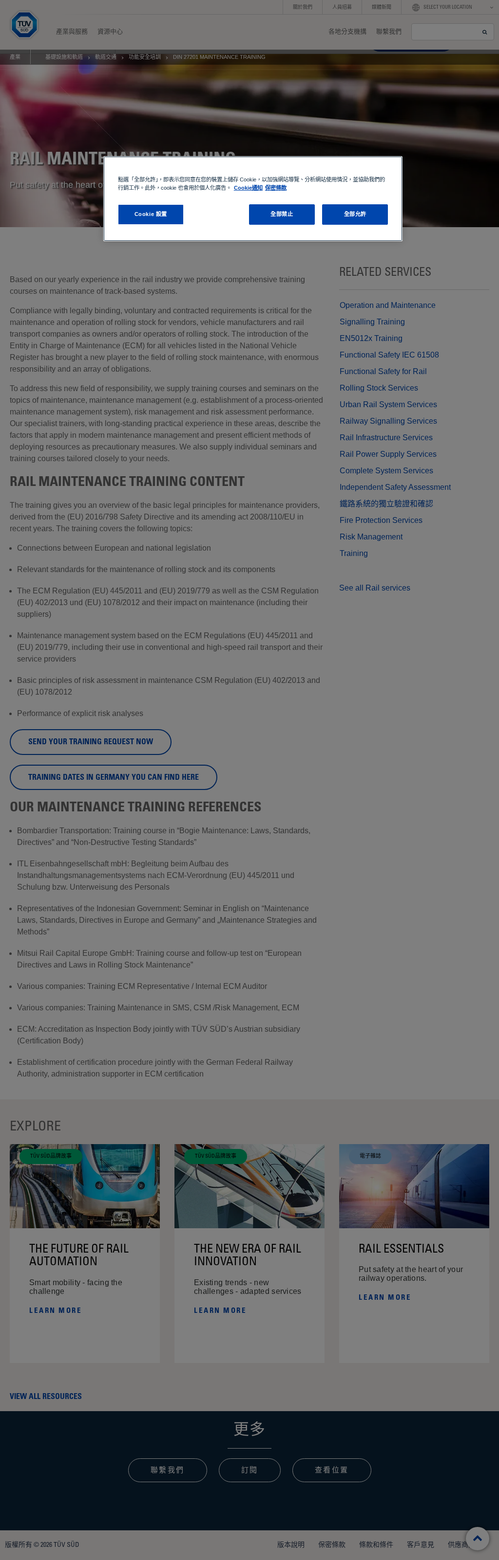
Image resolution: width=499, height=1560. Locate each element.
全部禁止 (281, 214)
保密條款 (276, 188)
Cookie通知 (248, 188)
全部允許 (355, 214)
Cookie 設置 (150, 214)
